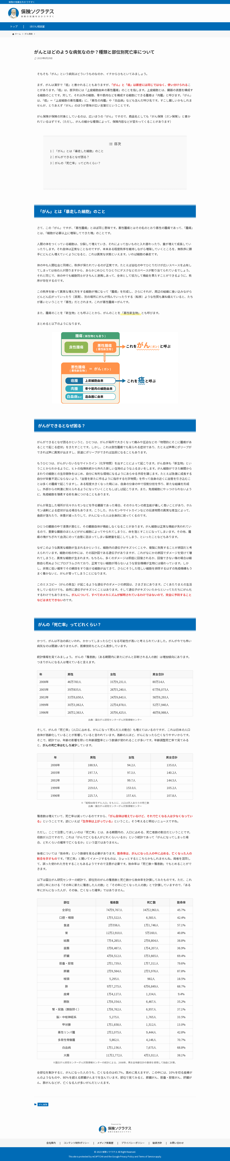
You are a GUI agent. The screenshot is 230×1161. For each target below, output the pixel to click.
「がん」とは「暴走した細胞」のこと (79, 151)
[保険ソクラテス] (115, 13)
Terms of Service (147, 1156)
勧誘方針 (157, 1142)
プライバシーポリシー (133, 1142)
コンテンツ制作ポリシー (76, 1142)
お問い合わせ (177, 1142)
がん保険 (43, 1104)
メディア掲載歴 (105, 1142)
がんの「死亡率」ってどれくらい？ (78, 163)
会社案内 (51, 1142)
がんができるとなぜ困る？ (72, 157)
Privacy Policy (127, 1156)
